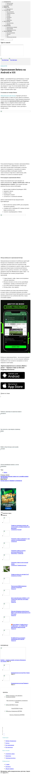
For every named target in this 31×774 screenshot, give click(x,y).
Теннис (8, 18)
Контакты (8, 766)
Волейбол (9, 17)
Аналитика (8, 756)
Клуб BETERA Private (17, 708)
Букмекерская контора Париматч (19, 683)
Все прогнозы (10, 23)
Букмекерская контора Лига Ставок (20, 672)
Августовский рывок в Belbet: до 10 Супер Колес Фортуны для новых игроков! (20, 599)
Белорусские (10, 3)
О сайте (7, 764)
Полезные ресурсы (11, 30)
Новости (13, 589)
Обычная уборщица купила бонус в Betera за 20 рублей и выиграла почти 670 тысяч (20, 613)
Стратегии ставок (10, 753)
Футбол (8, 14)
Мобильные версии (11, 37)
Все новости (10, 9)
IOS (7, 35)
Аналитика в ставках (12, 27)
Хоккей (8, 16)
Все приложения (11, 32)
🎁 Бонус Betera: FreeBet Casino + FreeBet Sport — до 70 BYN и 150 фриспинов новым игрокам (19, 626)
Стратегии (14, 529)
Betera (5, 472)
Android (8, 34)
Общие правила (9, 768)
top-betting (3, 661)
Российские (9, 4)
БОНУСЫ (6, 6)
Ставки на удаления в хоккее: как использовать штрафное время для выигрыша (20, 527)
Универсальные (11, 13)
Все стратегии (10, 11)
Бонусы (7, 743)
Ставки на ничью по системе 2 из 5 (20, 574)
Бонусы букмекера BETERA (17, 715)
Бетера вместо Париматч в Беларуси (11, 480)
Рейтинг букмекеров (10, 741)
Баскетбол (9, 20)
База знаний (10, 28)
